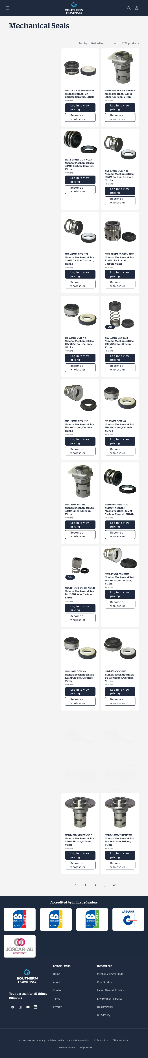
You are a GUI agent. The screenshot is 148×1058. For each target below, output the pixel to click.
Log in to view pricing (80, 107)
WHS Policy (103, 1015)
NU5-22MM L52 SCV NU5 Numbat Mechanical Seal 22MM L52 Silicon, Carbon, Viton (119, 259)
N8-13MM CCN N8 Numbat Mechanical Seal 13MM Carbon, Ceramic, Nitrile (119, 426)
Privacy (57, 1007)
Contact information (79, 1040)
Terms (56, 999)
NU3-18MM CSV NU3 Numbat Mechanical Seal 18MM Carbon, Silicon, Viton (119, 579)
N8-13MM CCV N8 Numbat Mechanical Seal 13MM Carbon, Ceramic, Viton (80, 676)
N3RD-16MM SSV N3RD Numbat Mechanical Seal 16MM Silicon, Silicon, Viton (119, 840)
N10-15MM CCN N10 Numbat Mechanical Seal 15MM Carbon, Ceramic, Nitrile (80, 426)
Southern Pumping (36, 1040)
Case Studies (104, 982)
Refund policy (101, 1040)
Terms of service (67, 1048)
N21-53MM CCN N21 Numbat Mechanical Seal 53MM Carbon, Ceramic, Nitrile (119, 176)
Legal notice (86, 1048)
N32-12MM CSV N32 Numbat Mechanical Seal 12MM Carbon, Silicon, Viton (119, 343)
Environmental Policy (109, 999)
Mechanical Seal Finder (110, 974)
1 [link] (76, 885)
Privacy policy (57, 1040)
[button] (8, 8)
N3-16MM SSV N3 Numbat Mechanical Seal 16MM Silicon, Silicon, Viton (120, 93)
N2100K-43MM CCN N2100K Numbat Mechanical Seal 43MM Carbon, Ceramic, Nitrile (119, 509)
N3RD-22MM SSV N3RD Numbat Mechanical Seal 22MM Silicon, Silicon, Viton (80, 840)
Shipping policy (120, 1040)
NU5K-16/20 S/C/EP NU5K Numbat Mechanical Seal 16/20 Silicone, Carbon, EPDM (80, 593)
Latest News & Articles (110, 990)
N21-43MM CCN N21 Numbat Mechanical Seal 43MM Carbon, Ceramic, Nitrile (80, 259)
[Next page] (125, 886)
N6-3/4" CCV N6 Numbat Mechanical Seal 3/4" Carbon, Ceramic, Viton (79, 761)
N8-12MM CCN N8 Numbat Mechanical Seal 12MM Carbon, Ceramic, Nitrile (80, 343)
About (56, 982)
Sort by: (83, 43)
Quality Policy (105, 1007)
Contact (58, 990)
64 (114, 885)
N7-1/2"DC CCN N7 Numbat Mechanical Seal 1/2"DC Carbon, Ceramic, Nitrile (119, 676)
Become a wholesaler (77, 117)
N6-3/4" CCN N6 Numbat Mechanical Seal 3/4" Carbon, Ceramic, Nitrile (79, 93)
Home (56, 974)
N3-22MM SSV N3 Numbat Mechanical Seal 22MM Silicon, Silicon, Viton (80, 509)
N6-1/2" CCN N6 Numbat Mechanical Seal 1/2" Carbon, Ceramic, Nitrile (119, 761)
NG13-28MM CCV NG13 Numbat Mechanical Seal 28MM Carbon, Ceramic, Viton (80, 164)
